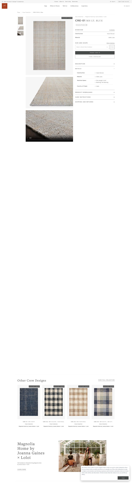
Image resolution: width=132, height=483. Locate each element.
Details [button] (78, 68)
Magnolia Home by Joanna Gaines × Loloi (95, 16)
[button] (46, 6)
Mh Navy (29, 421)
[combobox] (92, 47)
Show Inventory (111, 43)
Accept (123, 478)
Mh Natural (78, 421)
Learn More (21, 469)
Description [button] (80, 64)
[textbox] (92, 47)
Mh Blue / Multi (103, 421)
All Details (112, 30)
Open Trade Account (123, 1)
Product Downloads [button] (83, 92)
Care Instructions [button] (83, 97)
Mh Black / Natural (53, 421)
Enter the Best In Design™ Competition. (14, 1)
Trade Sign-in (95, 52)
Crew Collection (79, 16)
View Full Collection (106, 380)
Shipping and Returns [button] (84, 102)
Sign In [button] (113, 1)
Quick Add (28, 416)
